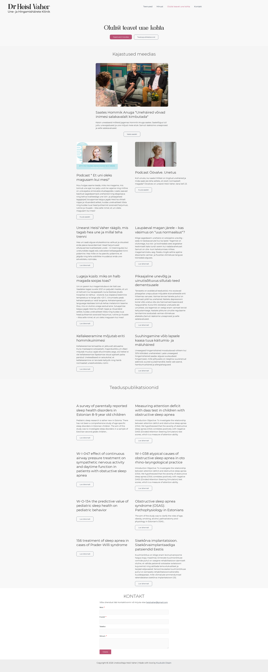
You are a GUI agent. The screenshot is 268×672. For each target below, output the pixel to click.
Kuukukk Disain (163, 663)
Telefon (103, 627)
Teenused (147, 6)
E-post (102, 617)
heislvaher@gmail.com (157, 602)
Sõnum (103, 636)
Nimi (102, 607)
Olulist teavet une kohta (178, 6)
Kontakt (198, 6)
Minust (160, 6)
